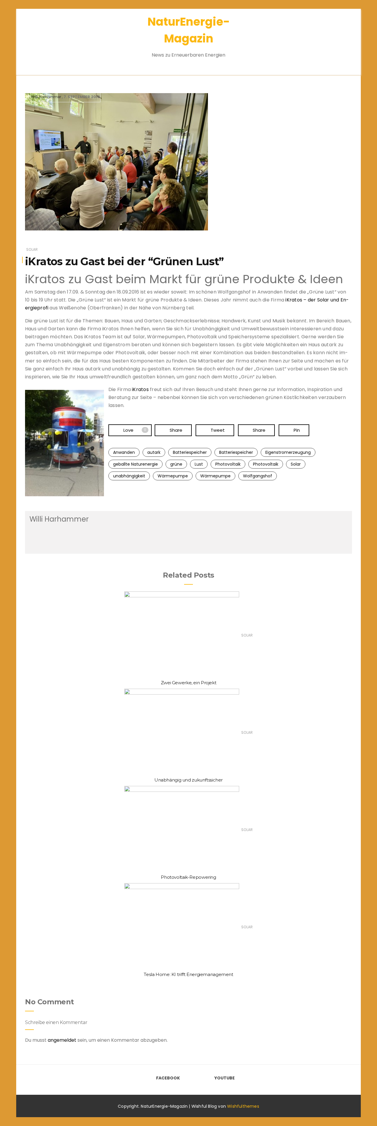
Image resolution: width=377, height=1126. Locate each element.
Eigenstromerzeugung (288, 452)
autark (154, 452)
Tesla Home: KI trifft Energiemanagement (188, 974)
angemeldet (62, 1040)
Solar (32, 249)
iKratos (140, 389)
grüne (176, 464)
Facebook (168, 1078)
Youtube (224, 1078)
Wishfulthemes (243, 1106)
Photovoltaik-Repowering (188, 877)
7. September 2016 (82, 97)
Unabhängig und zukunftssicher (188, 780)
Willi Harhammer (46, 96)
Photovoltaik (228, 464)
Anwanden (124, 452)
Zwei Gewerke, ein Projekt (188, 682)
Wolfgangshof (257, 476)
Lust (199, 464)
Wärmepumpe (173, 476)
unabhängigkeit (129, 476)
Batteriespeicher (190, 452)
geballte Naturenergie (135, 464)
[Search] (338, 38)
